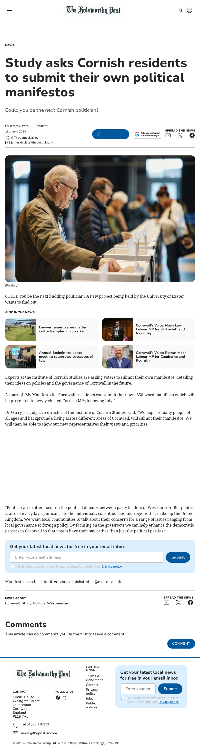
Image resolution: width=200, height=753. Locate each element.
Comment (181, 643)
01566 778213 (38, 724)
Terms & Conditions (94, 678)
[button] (10, 10)
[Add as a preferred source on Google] (147, 134)
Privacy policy (92, 691)
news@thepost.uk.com (39, 733)
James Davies (19, 126)
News (10, 45)
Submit (178, 557)
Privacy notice (112, 566)
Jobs (89, 698)
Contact (92, 684)
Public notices (91, 705)
